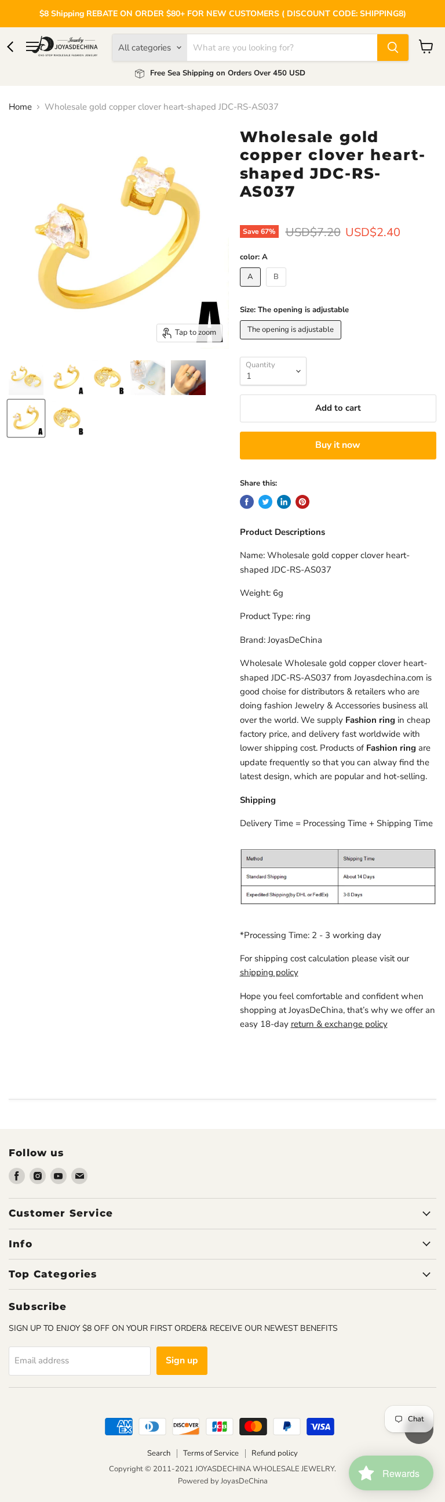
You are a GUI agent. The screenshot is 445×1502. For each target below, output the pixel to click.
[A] (252, 289)
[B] (277, 289)
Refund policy (274, 1453)
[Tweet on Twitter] (265, 502)
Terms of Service (211, 1453)
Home (20, 107)
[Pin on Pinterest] (302, 502)
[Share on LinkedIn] (284, 502)
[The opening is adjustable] (292, 342)
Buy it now (337, 445)
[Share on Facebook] (247, 502)
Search (158, 1453)
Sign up (182, 1360)
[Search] (392, 47)
